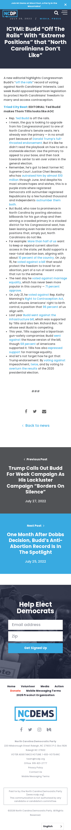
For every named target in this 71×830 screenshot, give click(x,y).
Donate (15, 691)
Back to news (37, 425)
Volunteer (28, 686)
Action (59, 686)
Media (45, 686)
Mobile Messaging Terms (43, 691)
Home (11, 686)
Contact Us (35, 771)
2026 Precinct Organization (35, 695)
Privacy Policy (35, 767)
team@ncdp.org (35, 758)
